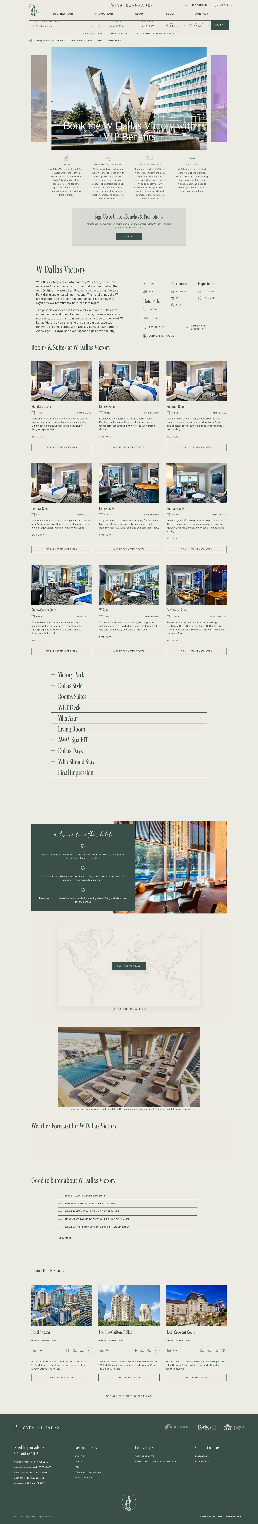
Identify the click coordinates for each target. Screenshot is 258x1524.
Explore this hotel (61, 1378)
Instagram (202, 1456)
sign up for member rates (61, 447)
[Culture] (82, 1350)
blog (170, 13)
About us (80, 1456)
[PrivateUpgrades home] (34, 9)
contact (202, 13)
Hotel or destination (47, 22)
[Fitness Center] (67, 1350)
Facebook (202, 1461)
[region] (129, 98)
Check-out (147, 22)
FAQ (77, 1467)
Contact (80, 1461)
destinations (63, 13)
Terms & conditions (211, 1517)
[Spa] (149, 1350)
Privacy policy (83, 1478)
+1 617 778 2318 (198, 4)
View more (65, 1238)
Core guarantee (145, 1456)
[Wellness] (216, 1350)
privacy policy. (183, 1109)
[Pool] (75, 1350)
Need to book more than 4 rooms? (155, 1461)
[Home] (30, 40)
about (140, 13)
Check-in (116, 22)
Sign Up (129, 236)
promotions (104, 13)
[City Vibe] (223, 1350)
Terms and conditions (88, 1472)
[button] (61, 381)
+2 (89, 1350)
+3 (156, 1350)
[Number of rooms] (34, 1350)
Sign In (224, 4)
